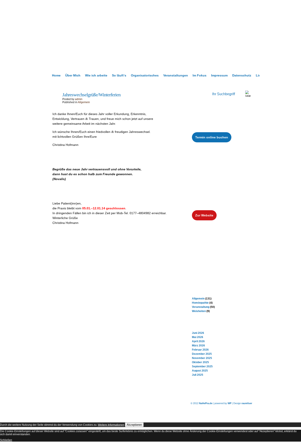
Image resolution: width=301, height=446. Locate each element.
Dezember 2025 (202, 353)
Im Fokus (199, 75)
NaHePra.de (205, 403)
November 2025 (202, 358)
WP (229, 403)
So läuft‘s (119, 75)
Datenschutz (241, 75)
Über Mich (72, 75)
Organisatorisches (145, 75)
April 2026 (198, 341)
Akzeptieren (134, 424)
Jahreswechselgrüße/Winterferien (91, 94)
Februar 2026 (200, 349)
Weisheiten (199, 311)
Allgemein (84, 102)
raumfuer (247, 403)
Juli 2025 (197, 374)
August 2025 (200, 370)
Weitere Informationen (111, 424)
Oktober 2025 (200, 362)
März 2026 (198, 345)
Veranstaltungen (175, 75)
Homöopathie (200, 302)
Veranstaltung (200, 306)
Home (56, 75)
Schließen (6, 440)
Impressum (219, 75)
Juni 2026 (198, 332)
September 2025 (202, 366)
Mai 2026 (197, 337)
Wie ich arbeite (96, 75)
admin (78, 99)
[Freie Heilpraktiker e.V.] (216, 254)
